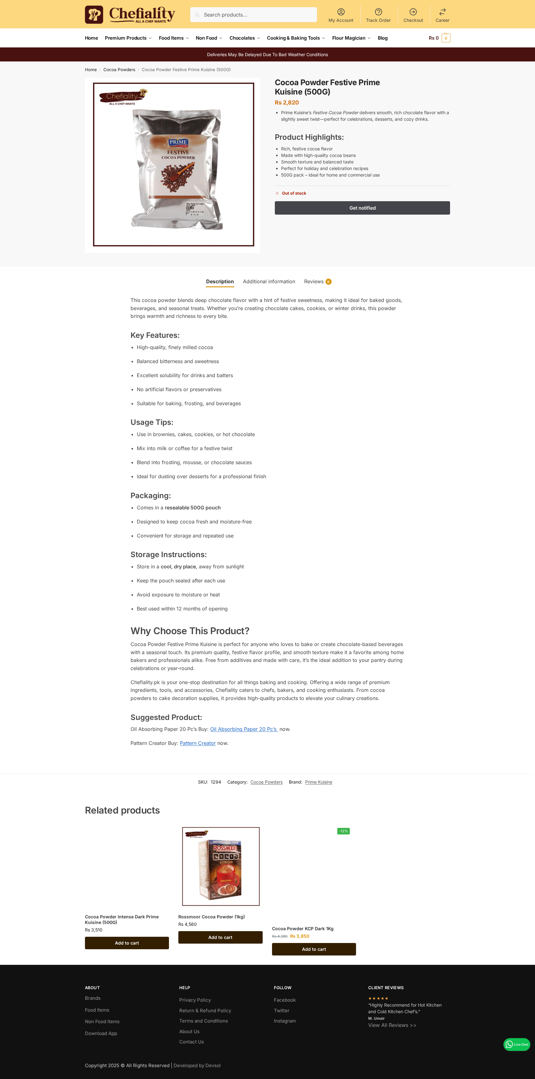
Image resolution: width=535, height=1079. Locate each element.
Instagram (285, 1021)
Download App (101, 1033)
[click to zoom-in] (172, 165)
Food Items (97, 1010)
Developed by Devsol (197, 1065)
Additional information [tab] (269, 281)
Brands (93, 998)
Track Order (378, 20)
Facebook (285, 1000)
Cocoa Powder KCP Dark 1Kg (303, 928)
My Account (341, 20)
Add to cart (127, 942)
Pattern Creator (198, 743)
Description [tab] (220, 281)
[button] (439, 38)
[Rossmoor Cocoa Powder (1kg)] (220, 867)
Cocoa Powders (119, 69)
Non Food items (103, 1021)
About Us (189, 1031)
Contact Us (191, 1042)
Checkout (413, 20)
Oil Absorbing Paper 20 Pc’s (244, 729)
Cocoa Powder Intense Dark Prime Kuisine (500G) (122, 919)
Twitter (282, 1010)
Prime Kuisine (318, 782)
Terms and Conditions (203, 1021)
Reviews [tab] (317, 281)
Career (442, 20)
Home (91, 69)
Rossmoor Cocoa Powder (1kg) (211, 916)
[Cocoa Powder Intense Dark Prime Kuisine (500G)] (127, 867)
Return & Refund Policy (205, 1010)
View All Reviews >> (392, 1025)
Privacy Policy (195, 1000)
